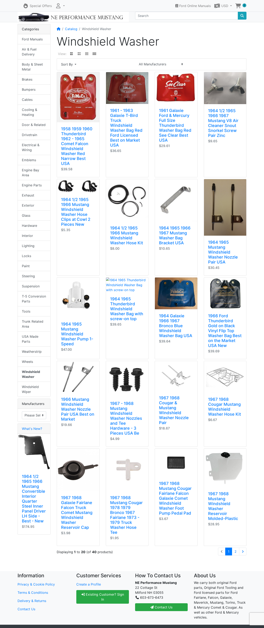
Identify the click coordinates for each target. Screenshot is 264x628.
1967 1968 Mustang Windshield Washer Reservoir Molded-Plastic (223, 506)
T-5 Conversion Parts (34, 298)
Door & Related (34, 125)
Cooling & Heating (29, 112)
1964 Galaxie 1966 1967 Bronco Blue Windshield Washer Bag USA (175, 325)
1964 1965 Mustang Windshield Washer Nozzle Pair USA (223, 252)
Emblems (29, 160)
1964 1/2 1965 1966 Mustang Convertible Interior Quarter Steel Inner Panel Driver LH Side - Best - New (34, 498)
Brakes (27, 79)
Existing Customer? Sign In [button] (104, 596)
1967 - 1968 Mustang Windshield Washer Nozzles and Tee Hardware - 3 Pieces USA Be (126, 418)
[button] (59, 6)
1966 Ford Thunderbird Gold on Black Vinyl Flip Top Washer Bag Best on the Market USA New (225, 330)
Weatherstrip (32, 351)
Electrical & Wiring (30, 147)
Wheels (27, 362)
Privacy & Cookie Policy (36, 584)
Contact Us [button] (163, 607)
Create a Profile (88, 584)
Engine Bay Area (30, 172)
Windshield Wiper (30, 389)
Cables (27, 100)
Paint (26, 266)
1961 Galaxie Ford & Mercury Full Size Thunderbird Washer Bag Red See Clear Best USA (175, 125)
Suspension (31, 286)
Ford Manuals (32, 39)
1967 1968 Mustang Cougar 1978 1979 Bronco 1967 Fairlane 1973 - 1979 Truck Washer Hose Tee (126, 515)
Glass (26, 215)
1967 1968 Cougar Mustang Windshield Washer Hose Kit (224, 407)
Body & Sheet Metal (32, 66)
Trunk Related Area (32, 323)
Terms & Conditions (33, 592)
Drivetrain (29, 135)
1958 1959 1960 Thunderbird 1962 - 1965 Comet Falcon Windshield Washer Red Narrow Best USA (76, 146)
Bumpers (28, 89)
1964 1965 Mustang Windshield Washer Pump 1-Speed (77, 334)
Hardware (29, 225)
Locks (26, 256)
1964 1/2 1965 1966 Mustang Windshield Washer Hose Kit (126, 235)
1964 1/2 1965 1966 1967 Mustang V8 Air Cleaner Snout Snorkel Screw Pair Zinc (223, 123)
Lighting (28, 246)
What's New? (32, 429)
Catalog (71, 29)
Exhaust (28, 195)
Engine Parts (32, 185)
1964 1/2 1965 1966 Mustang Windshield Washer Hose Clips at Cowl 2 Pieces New (75, 212)
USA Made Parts (30, 338)
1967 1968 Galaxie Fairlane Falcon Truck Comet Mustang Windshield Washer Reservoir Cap (76, 512)
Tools (26, 311)
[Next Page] (242, 551)
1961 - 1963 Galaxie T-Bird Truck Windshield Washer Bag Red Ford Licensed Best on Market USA (126, 128)
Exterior (28, 205)
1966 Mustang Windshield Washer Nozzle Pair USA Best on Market (77, 409)
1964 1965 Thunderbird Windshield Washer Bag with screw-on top (126, 308)
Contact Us (26, 609)
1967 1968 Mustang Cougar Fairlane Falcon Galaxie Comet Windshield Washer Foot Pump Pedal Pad (175, 498)
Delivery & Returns (32, 601)
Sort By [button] (67, 64)
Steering (28, 276)
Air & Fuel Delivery (29, 51)
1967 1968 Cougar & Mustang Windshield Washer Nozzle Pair (174, 410)
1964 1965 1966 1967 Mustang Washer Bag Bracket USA (175, 235)
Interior (27, 236)
